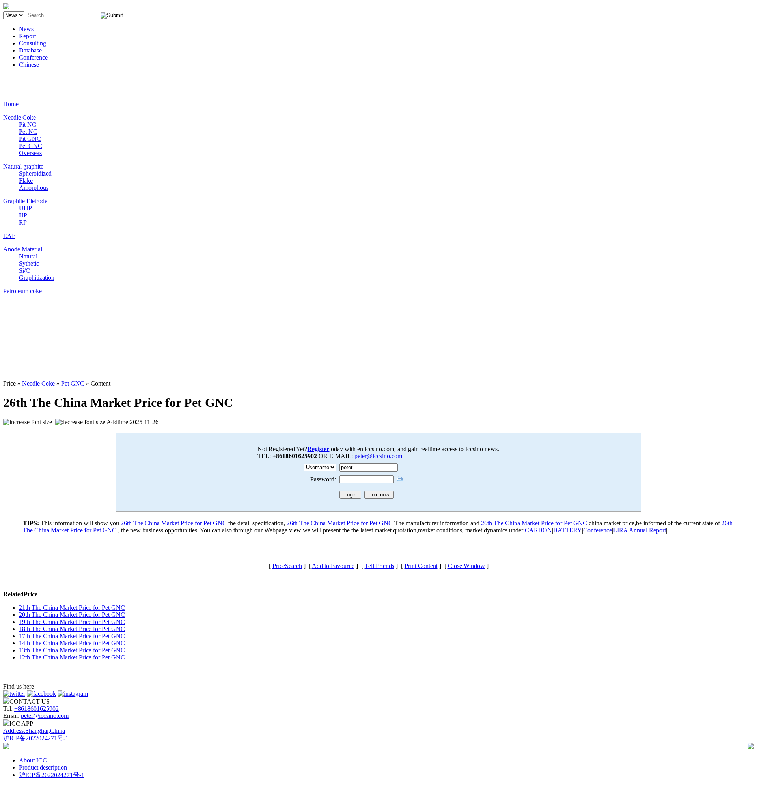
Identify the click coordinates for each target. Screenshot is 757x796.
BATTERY (567, 530)
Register (318, 449)
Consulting (32, 43)
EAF (9, 235)
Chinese (29, 64)
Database (30, 50)
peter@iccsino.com (378, 456)
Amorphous (33, 187)
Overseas (30, 153)
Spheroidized (35, 173)
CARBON (538, 530)
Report (27, 36)
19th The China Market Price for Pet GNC (72, 621)
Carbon (12, 78)
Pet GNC (30, 145)
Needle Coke (19, 117)
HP (23, 215)
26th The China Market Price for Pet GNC (174, 523)
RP (23, 222)
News (26, 29)
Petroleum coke (22, 291)
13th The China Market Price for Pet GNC (72, 650)
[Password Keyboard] (400, 478)
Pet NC (28, 131)
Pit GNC (30, 138)
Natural (28, 256)
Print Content (421, 565)
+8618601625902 (36, 708)
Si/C (24, 270)
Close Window (466, 565)
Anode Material (22, 249)
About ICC (33, 760)
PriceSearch (287, 565)
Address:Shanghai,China (34, 730)
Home (11, 104)
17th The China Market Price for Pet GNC (72, 636)
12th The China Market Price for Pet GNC (72, 657)
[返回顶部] (4, 789)
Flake (26, 180)
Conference (33, 57)
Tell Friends (379, 565)
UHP (25, 208)
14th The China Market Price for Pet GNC (72, 643)
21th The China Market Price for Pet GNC (72, 607)
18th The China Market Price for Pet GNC (72, 629)
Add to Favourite (333, 565)
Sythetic (29, 263)
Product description (43, 767)
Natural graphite (23, 166)
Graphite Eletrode (25, 201)
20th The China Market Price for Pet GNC (72, 614)
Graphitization (36, 277)
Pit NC (27, 124)
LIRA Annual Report (639, 530)
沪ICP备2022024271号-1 (36, 738)
